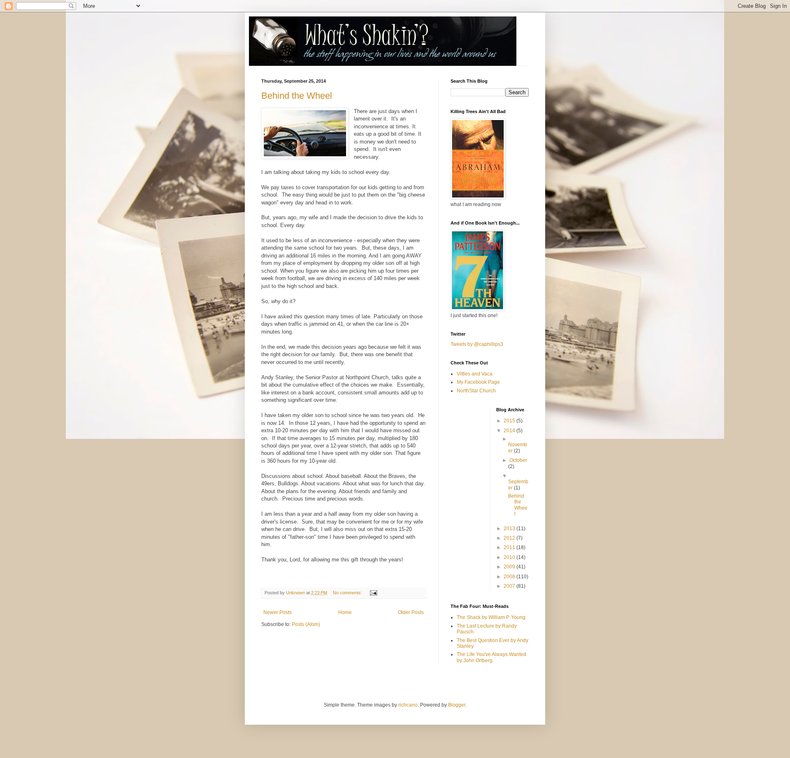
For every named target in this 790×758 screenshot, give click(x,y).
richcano (408, 705)
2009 (510, 567)
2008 (510, 577)
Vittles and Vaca (475, 374)
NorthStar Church (476, 391)
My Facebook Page (478, 382)
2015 (510, 421)
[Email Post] (373, 592)
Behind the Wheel (296, 95)
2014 (510, 430)
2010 (510, 557)
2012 (510, 538)
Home (345, 612)
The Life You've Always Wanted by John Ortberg (491, 657)
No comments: (348, 592)
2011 (510, 547)
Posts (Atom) (306, 624)
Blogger (456, 705)
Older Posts (411, 612)
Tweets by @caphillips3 (477, 344)
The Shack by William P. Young (491, 617)
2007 (510, 586)
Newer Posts (277, 612)
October (518, 460)
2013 (510, 528)
